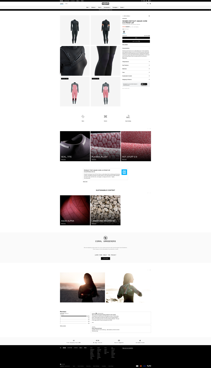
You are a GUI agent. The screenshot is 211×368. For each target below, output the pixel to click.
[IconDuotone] (67, 1)
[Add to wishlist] (149, 16)
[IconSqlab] (78, 1)
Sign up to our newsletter (127, 348)
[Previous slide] (148, 129)
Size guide (99, 349)
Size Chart (146, 35)
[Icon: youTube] (60, 364)
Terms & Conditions (81, 366)
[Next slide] (150, 129)
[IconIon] (61, 1)
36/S (136, 37)
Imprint (74, 366)
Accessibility (104, 366)
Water (61, 3)
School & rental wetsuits (113, 356)
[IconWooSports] (82, 1)
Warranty (92, 354)
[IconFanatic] (73, 1)
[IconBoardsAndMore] (60, 347)
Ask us (91, 347)
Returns (91, 353)
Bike (66, 3)
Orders (91, 352)
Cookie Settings (110, 366)
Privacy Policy (88, 366)
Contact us (92, 356)
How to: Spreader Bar (99, 357)
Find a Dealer (125, 44)
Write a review (63, 326)
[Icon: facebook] (62, 364)
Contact (112, 350)
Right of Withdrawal (96, 366)
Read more (124, 58)
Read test (85, 181)
